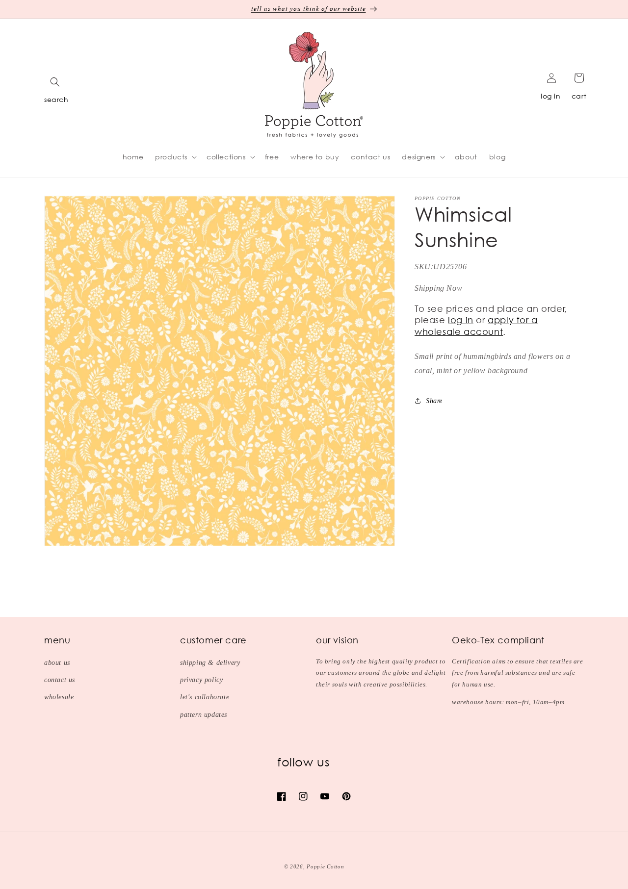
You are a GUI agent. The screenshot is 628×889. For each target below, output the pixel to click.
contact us (59, 680)
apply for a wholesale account (476, 325)
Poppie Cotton (325, 866)
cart (579, 96)
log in (551, 96)
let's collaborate (204, 697)
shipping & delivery (210, 662)
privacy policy (201, 680)
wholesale (59, 697)
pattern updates (203, 714)
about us (57, 662)
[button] (55, 82)
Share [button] (434, 400)
